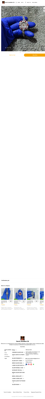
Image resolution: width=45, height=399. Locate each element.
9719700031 (29, 360)
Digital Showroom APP (28, 396)
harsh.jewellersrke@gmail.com (33, 358)
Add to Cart (12, 55)
